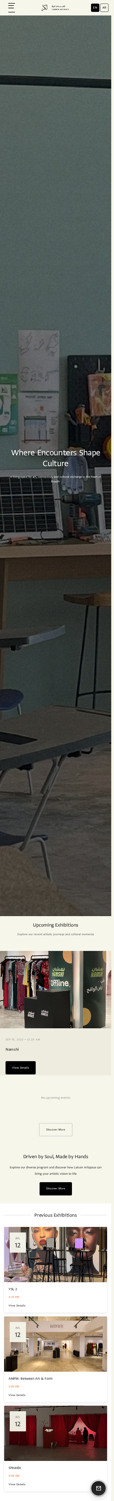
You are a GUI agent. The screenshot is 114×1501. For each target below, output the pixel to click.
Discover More (55, 1129)
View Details (20, 1067)
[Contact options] (98, 1488)
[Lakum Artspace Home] (55, 8)
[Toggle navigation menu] (11, 7)
